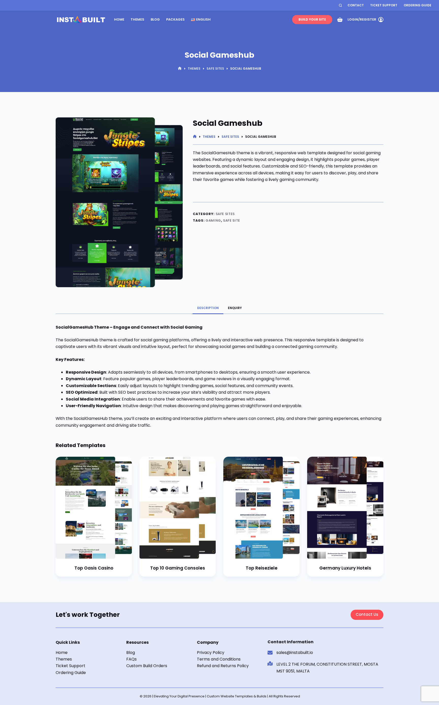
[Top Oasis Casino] (94, 508)
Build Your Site (312, 19)
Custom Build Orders (146, 666)
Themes (137, 19)
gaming (213, 220)
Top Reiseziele (261, 568)
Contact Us (367, 614)
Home (119, 19)
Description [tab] (208, 308)
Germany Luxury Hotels (345, 568)
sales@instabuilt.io (294, 652)
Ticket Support (383, 5)
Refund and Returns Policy (223, 666)
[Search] (340, 5)
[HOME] (180, 68)
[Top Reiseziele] (261, 508)
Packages (175, 19)
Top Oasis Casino (93, 568)
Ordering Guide (417, 5)
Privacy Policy (210, 652)
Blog (155, 19)
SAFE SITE (231, 220)
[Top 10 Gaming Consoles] (177, 508)
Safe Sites (225, 213)
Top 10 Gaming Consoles (177, 568)
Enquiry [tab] (235, 308)
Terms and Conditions (219, 659)
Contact (356, 5)
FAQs (131, 659)
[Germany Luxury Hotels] (345, 508)
